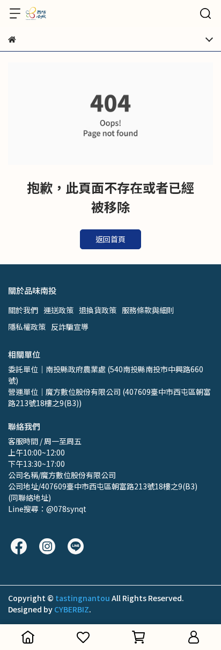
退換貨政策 (97, 310)
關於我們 (23, 310)
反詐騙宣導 (70, 326)
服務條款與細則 (148, 310)
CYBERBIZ (71, 609)
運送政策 (58, 310)
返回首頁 (110, 239)
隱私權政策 (27, 326)
